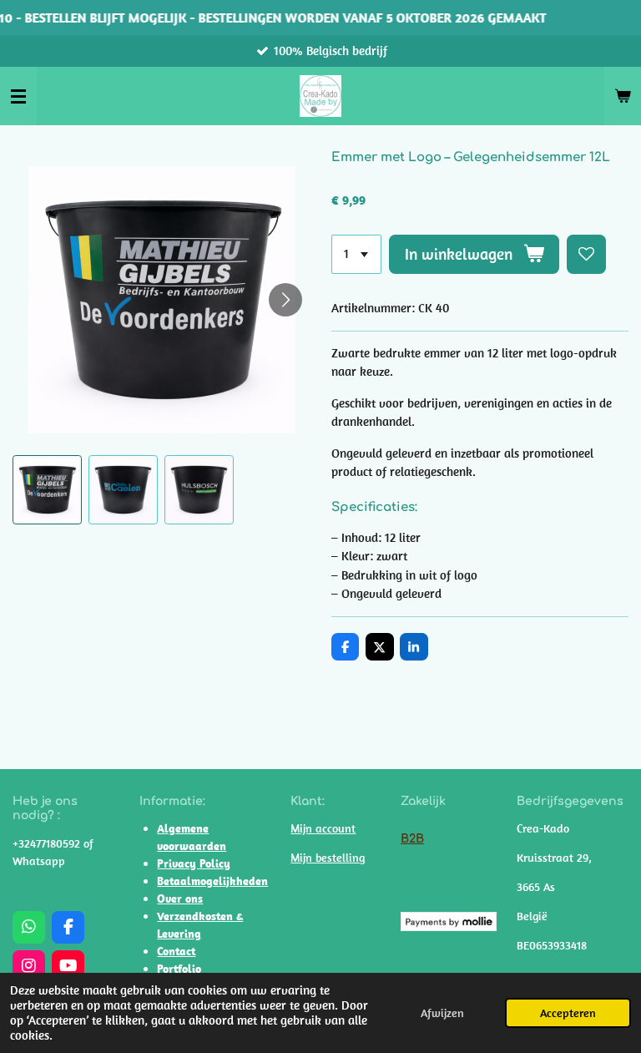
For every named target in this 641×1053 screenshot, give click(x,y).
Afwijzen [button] (442, 1012)
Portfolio (179, 968)
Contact (176, 951)
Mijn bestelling (327, 857)
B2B (412, 839)
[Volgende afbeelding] (285, 299)
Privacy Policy (193, 863)
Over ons (180, 898)
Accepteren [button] (568, 1012)
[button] (47, 489)
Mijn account (323, 828)
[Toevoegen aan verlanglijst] (586, 254)
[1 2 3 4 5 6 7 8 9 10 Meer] (356, 254)
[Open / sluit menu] (18, 96)
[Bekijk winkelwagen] (622, 96)
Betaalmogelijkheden (212, 880)
